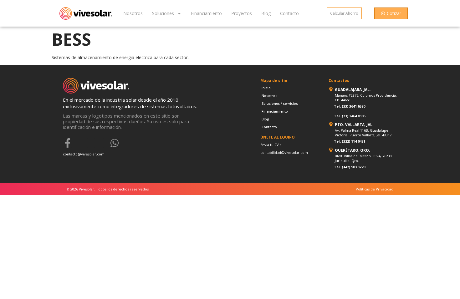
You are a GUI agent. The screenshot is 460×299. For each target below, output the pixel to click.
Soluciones (163, 13)
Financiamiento (206, 13)
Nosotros (133, 13)
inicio (266, 87)
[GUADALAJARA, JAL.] (331, 89)
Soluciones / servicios (280, 103)
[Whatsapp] (114, 143)
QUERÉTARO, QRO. (352, 150)
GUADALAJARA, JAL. (353, 89)
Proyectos (241, 13)
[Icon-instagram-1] (83, 143)
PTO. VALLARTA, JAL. (354, 124)
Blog (266, 13)
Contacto (289, 13)
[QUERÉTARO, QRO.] (331, 150)
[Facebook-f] (67, 143)
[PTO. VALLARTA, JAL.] (331, 124)
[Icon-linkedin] (99, 143)
